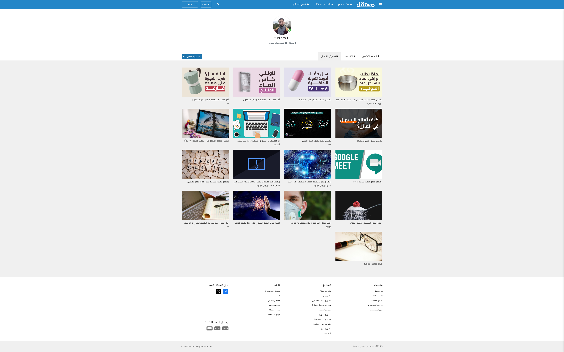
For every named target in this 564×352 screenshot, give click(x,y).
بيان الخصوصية (376, 310)
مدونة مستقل (274, 310)
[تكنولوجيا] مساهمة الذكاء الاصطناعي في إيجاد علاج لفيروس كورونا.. (309, 184)
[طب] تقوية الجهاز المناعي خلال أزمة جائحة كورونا (257, 223)
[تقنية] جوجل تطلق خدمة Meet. (367, 182)
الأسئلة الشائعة (376, 296)
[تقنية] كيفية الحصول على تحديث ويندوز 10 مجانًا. (206, 141)
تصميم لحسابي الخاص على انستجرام (315, 100)
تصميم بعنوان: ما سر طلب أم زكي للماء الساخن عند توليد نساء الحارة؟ (359, 102)
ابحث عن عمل (274, 296)
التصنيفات (327, 333)
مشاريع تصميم (325, 310)
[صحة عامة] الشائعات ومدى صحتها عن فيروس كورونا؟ (310, 225)
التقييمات (349, 56)
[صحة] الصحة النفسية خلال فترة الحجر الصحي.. (208, 182)
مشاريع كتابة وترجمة (322, 319)
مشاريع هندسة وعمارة (321, 305)
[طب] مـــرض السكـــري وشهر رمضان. (366, 223)
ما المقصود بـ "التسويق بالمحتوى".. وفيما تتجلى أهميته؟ (258, 143)
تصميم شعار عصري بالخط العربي (316, 141)
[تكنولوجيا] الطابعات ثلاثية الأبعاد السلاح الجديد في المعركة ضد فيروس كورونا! (257, 184)
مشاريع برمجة (325, 296)
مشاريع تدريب (325, 329)
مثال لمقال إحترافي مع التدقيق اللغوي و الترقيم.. (206, 223)
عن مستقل (378, 291)
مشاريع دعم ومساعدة (322, 324)
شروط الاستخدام (375, 305)
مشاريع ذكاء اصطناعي (321, 301)
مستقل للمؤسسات (272, 291)
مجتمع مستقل (274, 305)
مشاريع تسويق (325, 315)
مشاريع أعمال (325, 291)
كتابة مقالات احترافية (373, 264)
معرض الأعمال (328, 56)
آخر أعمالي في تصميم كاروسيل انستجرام (261, 100)
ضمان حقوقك (377, 301)
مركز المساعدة (274, 315)
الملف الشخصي (370, 56)
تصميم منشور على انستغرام (369, 141)
